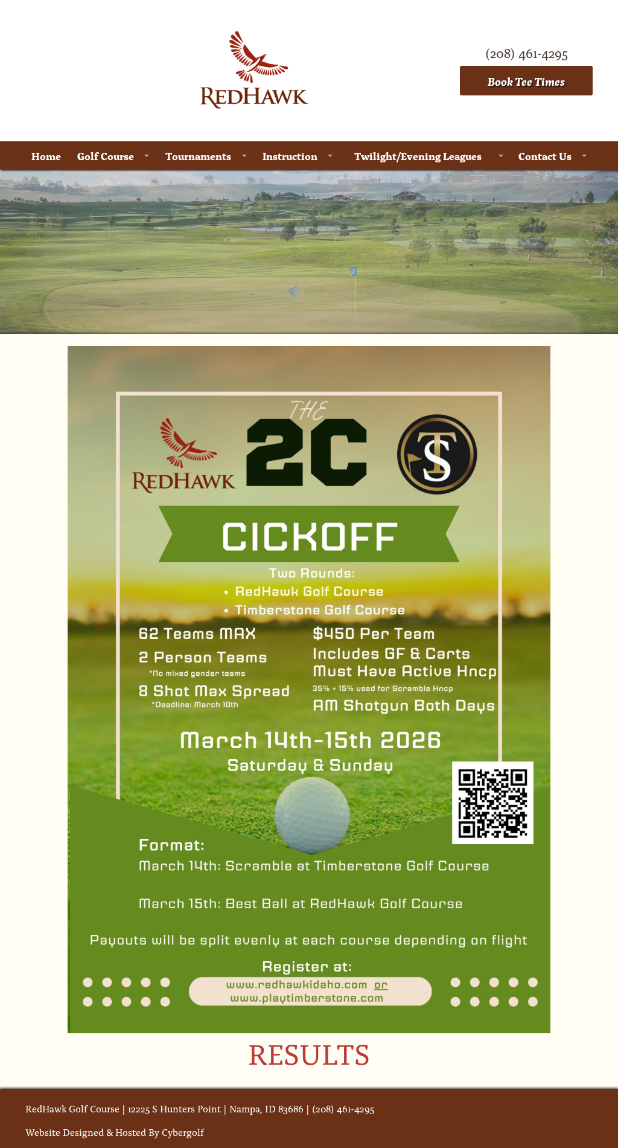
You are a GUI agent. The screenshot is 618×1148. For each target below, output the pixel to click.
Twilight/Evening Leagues (418, 155)
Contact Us (545, 155)
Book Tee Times (526, 80)
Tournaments (198, 155)
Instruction (290, 155)
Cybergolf (183, 1131)
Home (46, 155)
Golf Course (105, 155)
